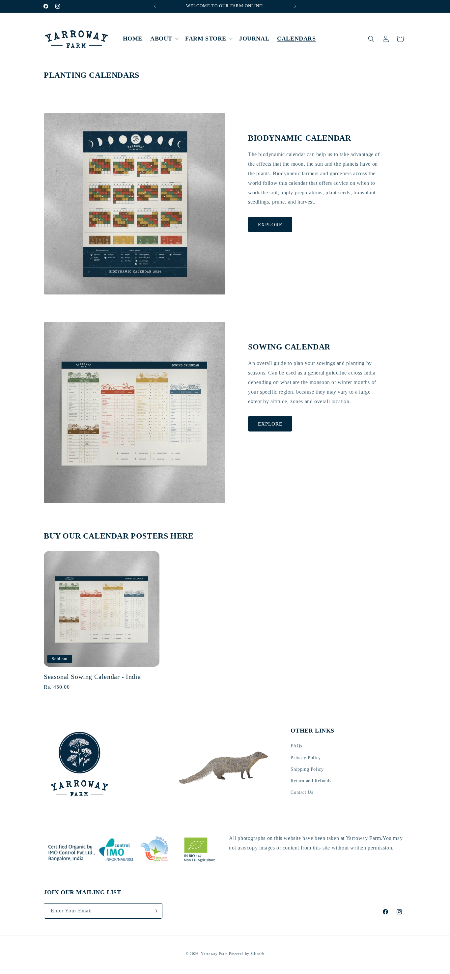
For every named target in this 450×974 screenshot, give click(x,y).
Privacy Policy (306, 757)
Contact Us (302, 792)
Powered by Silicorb (246, 954)
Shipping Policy (307, 769)
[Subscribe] (155, 911)
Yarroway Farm (214, 954)
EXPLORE (270, 224)
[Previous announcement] (155, 6)
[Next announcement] (295, 6)
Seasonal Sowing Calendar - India (92, 676)
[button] (163, 38)
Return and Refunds (311, 780)
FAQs (296, 746)
